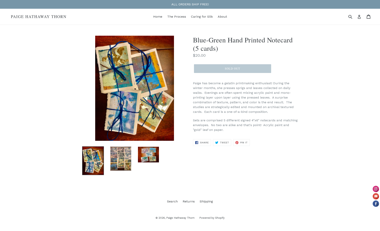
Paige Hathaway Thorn (38, 16)
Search (172, 201)
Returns (189, 201)
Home (157, 16)
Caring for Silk (202, 16)
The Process (176, 16)
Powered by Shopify (212, 217)
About (222, 16)
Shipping (206, 201)
